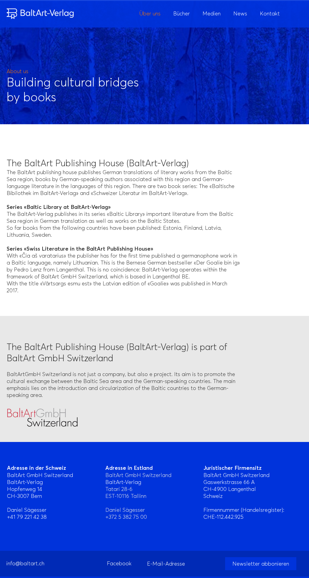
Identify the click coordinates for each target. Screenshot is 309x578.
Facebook (119, 563)
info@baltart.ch (25, 563)
